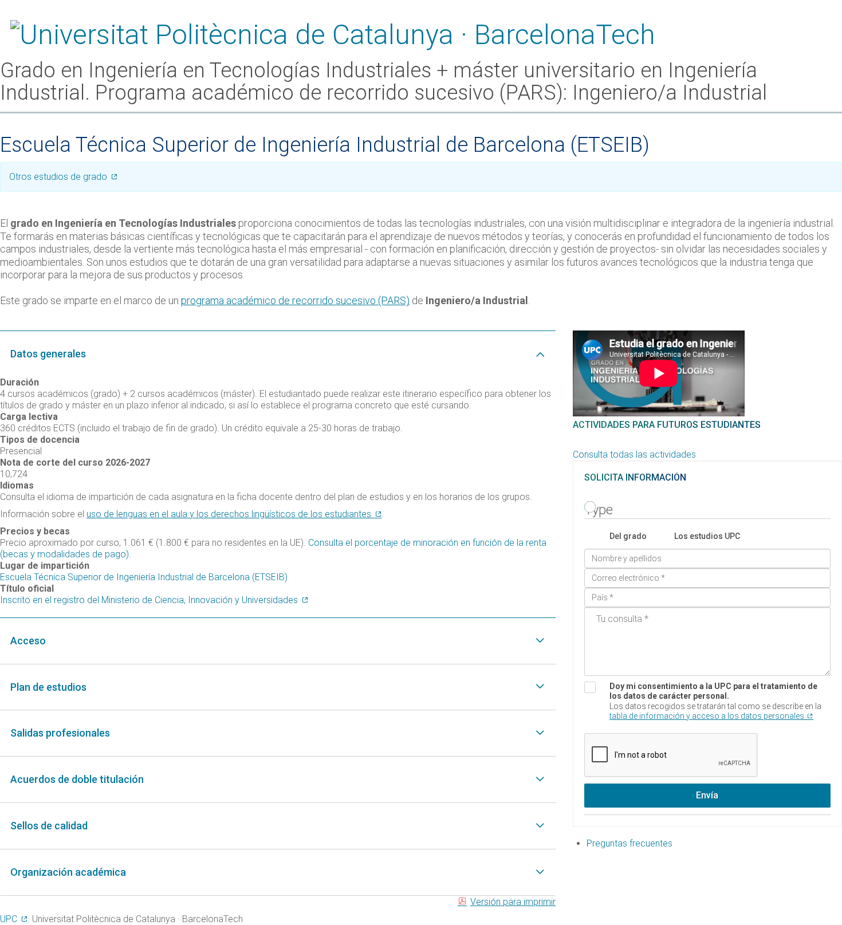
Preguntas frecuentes (629, 843)
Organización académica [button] (68, 872)
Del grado (628, 536)
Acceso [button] (28, 641)
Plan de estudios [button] (48, 687)
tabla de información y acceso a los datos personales (706, 716)
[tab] (278, 353)
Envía (707, 795)
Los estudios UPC (707, 536)
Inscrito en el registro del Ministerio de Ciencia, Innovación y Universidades (149, 600)
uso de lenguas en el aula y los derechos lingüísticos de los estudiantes (228, 514)
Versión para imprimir (513, 901)
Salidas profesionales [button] (60, 733)
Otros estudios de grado (58, 176)
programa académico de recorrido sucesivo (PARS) (295, 300)
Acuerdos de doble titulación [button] (77, 779)
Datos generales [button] (48, 354)
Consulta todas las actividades (634, 454)
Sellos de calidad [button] (49, 826)
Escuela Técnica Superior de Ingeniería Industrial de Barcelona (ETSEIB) (144, 577)
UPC (8, 919)
